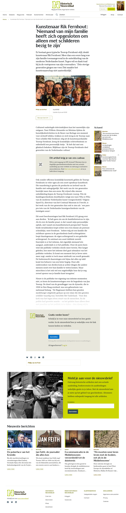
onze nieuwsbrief (23, 498)
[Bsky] (12, 502)
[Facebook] (31, 357)
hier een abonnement (72, 169)
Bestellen (103, 9)
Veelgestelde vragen (90, 494)
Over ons (48, 496)
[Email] (39, 357)
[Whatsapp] (35, 357)
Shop (112, 15)
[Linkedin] (43, 357)
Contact (120, 15)
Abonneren (111, 9)
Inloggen (67, 496)
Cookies (105, 501)
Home (5, 19)
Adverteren (49, 507)
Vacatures (68, 500)
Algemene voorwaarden (111, 494)
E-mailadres (71, 402)
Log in (64, 345)
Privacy (105, 498)
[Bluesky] (27, 357)
